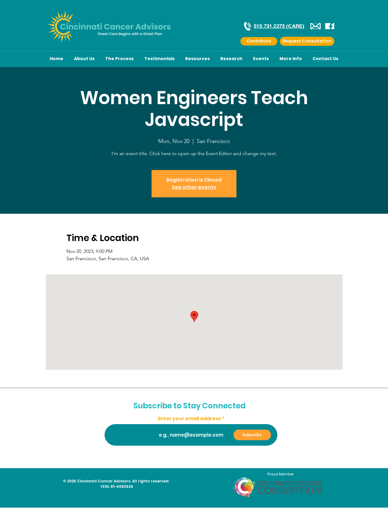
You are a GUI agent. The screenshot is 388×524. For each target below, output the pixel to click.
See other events (194, 187)
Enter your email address (189, 418)
